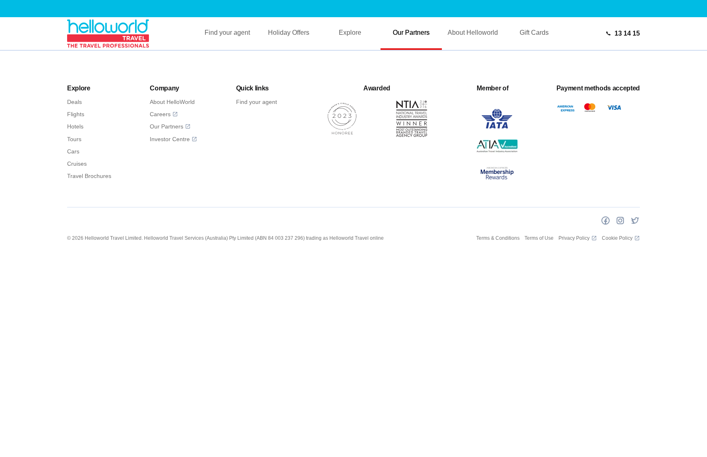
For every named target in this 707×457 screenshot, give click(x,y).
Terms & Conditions (498, 238)
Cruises (77, 163)
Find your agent (227, 32)
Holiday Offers (288, 32)
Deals (74, 102)
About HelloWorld (172, 102)
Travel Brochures (89, 176)
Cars (73, 151)
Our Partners (411, 32)
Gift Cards (534, 32)
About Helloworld (473, 32)
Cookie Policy (617, 238)
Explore (350, 32)
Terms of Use (539, 238)
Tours (74, 139)
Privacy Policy (574, 238)
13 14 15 (627, 33)
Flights (75, 114)
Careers (160, 114)
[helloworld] (108, 33)
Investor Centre (170, 139)
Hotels (75, 126)
